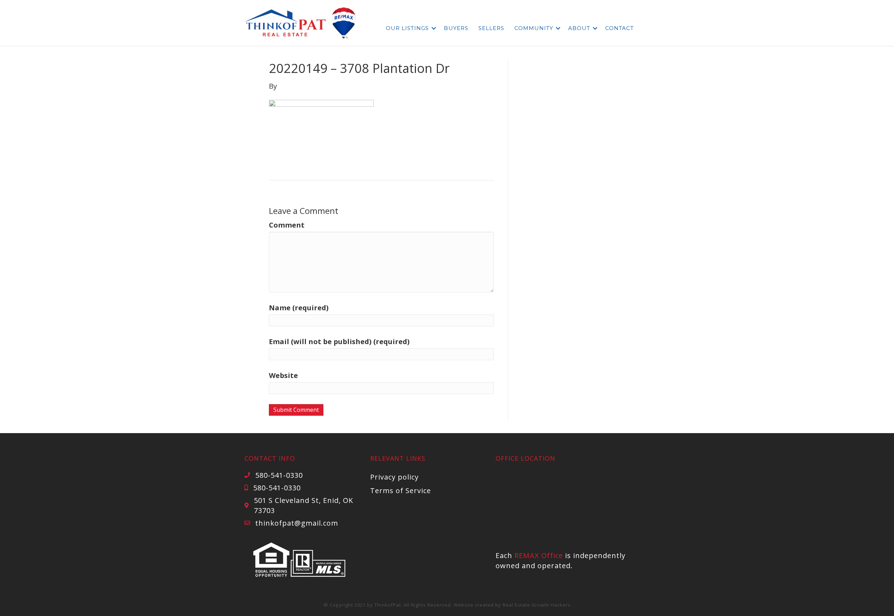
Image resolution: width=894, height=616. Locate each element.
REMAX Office (538, 555)
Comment (287, 225)
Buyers (456, 28)
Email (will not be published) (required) (339, 341)
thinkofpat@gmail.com (296, 523)
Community (533, 28)
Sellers (491, 28)
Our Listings (407, 28)
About (579, 28)
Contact (619, 28)
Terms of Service (400, 490)
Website (283, 375)
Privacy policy (394, 477)
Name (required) (299, 307)
